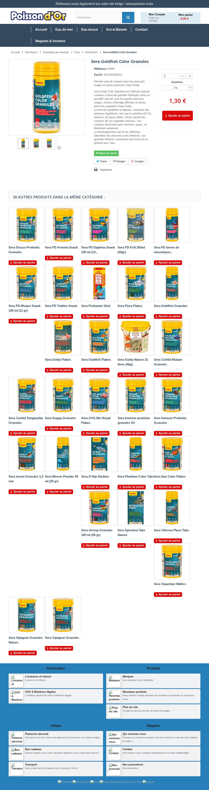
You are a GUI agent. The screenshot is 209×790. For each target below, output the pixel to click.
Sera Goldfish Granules (170, 306)
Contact (127, 749)
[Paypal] (148, 781)
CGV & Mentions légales (40, 691)
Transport (31, 764)
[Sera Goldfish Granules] (172, 283)
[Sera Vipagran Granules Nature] (27, 615)
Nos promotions (133, 764)
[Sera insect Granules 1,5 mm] (27, 454)
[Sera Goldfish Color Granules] (23, 143)
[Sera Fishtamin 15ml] (99, 283)
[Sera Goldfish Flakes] (99, 337)
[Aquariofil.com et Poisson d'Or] (38, 16)
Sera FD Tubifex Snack (61, 306)
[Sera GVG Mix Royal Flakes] (99, 395)
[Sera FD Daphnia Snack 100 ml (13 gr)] (99, 225)
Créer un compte (154, 19)
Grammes (177, 82)
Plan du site (130, 707)
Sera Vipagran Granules (62, 637)
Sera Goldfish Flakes (96, 359)
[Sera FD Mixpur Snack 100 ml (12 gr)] (27, 283)
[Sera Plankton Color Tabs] (136, 454)
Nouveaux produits (135, 691)
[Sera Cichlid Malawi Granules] (172, 337)
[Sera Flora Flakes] (136, 283)
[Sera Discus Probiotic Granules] (27, 225)
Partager (120, 161)
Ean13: (98, 74)
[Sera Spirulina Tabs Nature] (136, 507)
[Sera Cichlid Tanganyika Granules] (27, 395)
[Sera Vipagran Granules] (63, 615)
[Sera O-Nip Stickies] (99, 454)
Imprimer (106, 169)
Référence (100, 68)
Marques (128, 676)
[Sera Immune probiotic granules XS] (136, 395)
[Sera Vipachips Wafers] (172, 561)
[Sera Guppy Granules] (63, 395)
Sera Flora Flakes (130, 306)
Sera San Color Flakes (170, 476)
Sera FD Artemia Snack (61, 247)
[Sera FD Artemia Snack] (63, 225)
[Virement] (65, 781)
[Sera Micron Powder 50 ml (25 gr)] (63, 454)
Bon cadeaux (33, 749)
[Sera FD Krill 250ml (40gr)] (136, 225)
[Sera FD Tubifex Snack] (63, 283)
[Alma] (121, 781)
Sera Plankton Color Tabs (136, 476)
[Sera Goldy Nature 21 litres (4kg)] (136, 337)
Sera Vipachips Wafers (170, 584)
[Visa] (95, 781)
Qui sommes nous (134, 733)
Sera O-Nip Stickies (95, 476)
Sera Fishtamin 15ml (95, 306)
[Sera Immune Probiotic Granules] (172, 395)
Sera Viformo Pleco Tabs (171, 530)
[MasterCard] (81, 781)
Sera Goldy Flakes (58, 359)
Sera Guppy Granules (60, 418)
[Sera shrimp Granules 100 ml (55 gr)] (99, 507)
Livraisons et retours (38, 676)
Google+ (139, 161)
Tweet (103, 161)
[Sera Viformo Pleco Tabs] (172, 507)
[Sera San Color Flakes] (172, 454)
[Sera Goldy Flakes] (63, 337)
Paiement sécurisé (36, 733)
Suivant (59, 147)
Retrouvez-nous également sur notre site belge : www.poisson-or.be (104, 4)
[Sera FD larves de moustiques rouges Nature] (172, 225)
